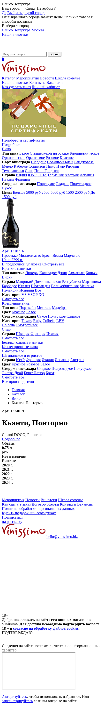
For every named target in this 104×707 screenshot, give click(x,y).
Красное (67, 158)
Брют (50, 373)
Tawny (27, 321)
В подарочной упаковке (21, 264)
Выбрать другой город (26, 13)
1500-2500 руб (77, 192)
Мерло (7, 166)
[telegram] (38, 611)
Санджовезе (84, 162)
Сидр (6, 329)
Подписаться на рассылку (12, 519)
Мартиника (91, 281)
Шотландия (40, 286)
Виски (7, 277)
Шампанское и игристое (22, 355)
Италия (8, 179)
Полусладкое (80, 184)
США (42, 175)
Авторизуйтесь (14, 696)
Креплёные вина (16, 303)
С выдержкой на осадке (49, 153)
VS (24, 295)
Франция (22, 179)
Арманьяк (76, 273)
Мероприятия (27, 78)
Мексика (87, 286)
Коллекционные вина (20, 347)
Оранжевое (35, 158)
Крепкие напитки (16, 268)
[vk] (38, 574)
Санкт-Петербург (16, 30)
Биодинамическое (84, 153)
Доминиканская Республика (57, 281)
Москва (37, 30)
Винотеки (49, 500)
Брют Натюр (34, 373)
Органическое (13, 158)
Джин (62, 273)
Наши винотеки (15, 34)
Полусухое (46, 184)
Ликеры (31, 273)
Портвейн (27, 308)
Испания (87, 175)
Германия (56, 175)
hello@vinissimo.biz (62, 537)
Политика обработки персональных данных (38, 509)
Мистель (44, 308)
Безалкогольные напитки (22, 342)
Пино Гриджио (46, 171)
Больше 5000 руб (27, 192)
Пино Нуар (55, 166)
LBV (60, 321)
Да (4, 13)
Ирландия (10, 290)
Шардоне (38, 162)
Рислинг (73, 166)
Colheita (49, 321)
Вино (6, 149)
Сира (29, 171)
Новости (47, 78)
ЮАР (32, 175)
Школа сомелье (67, 78)
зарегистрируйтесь (17, 701)
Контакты (37, 82)
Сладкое (62, 184)
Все (38, 290)
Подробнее (11, 439)
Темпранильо (13, 171)
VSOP (32, 295)
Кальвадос (48, 273)
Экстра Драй (12, 373)
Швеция (23, 334)
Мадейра (59, 308)
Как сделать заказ (16, 87)
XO (41, 295)
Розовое (52, 158)
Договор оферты (45, 504)
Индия (21, 175)
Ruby (37, 321)
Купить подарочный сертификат (29, 513)
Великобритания (65, 286)
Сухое (7, 188)
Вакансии (54, 82)
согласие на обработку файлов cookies (46, 628)
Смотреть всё (53, 264)
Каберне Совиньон (29, 166)
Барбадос (9, 286)
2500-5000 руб (53, 192)
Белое (24, 153)
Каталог (8, 78)
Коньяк (91, 273)
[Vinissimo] (23, 49)
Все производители (18, 381)
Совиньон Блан (60, 162)
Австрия (72, 175)
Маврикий (24, 281)
